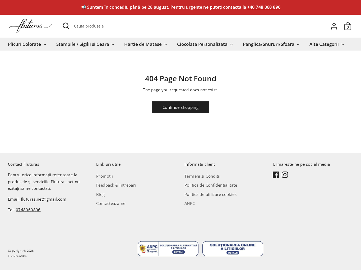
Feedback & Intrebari (116, 185)
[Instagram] (285, 175)
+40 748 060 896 (264, 7)
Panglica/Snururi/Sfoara (269, 44)
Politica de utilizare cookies (210, 194)
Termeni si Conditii (202, 176)
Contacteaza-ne (110, 203)
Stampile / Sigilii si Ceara (83, 44)
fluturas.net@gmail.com (43, 199)
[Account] (334, 26)
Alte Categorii (324, 44)
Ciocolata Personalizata (203, 44)
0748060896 (28, 209)
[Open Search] (66, 26)
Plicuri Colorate (25, 44)
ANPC (189, 203)
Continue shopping (180, 107)
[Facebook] (276, 175)
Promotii (104, 176)
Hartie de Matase (143, 44)
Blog (100, 194)
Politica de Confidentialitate (210, 185)
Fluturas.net (17, 256)
